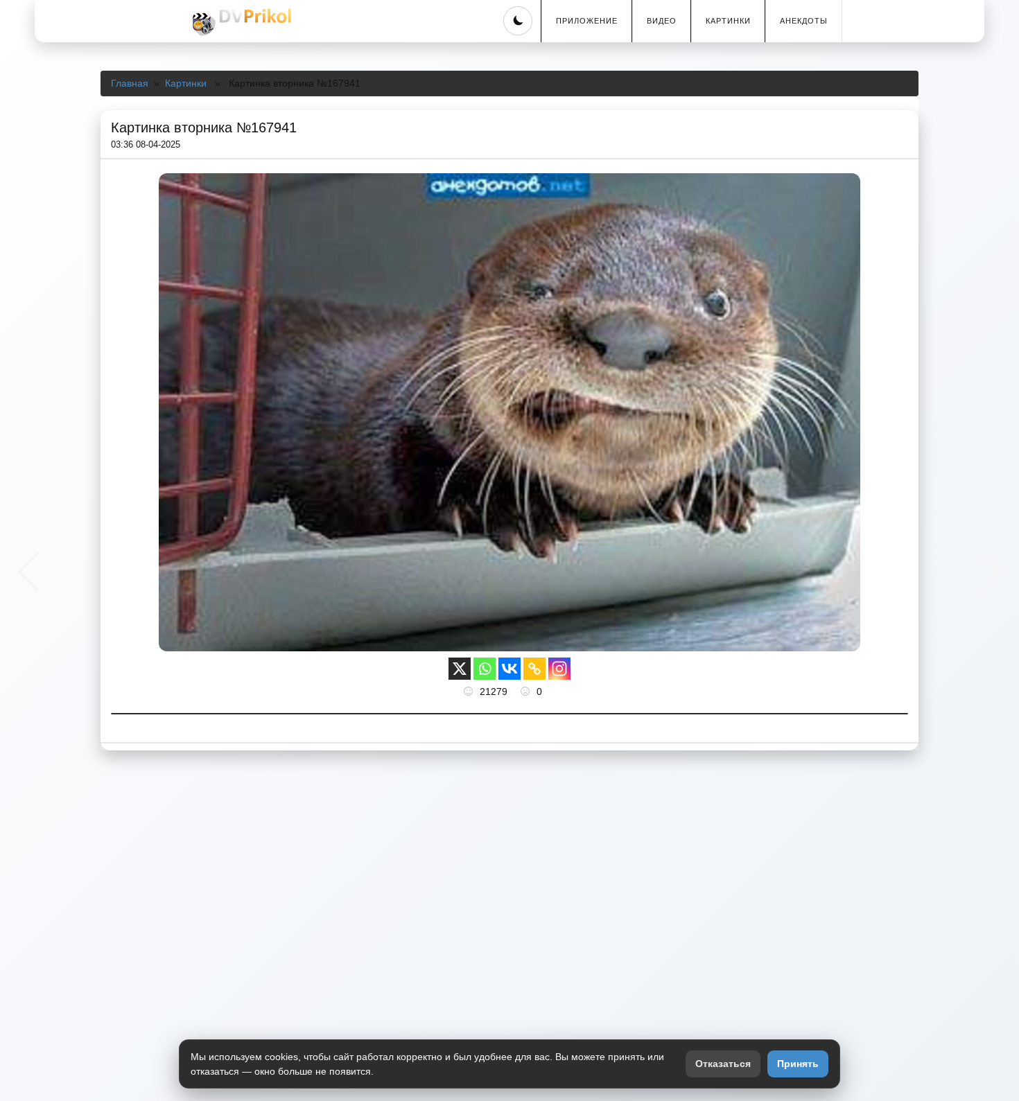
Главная (129, 83)
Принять (798, 1063)
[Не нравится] (527, 691)
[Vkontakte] (509, 669)
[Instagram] (559, 669)
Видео (662, 21)
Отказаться (723, 1063)
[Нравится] (470, 691)
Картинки (728, 21)
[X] (459, 669)
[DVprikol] (240, 22)
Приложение (587, 21)
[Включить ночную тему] (517, 20)
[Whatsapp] (484, 669)
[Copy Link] (534, 669)
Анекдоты (804, 21)
